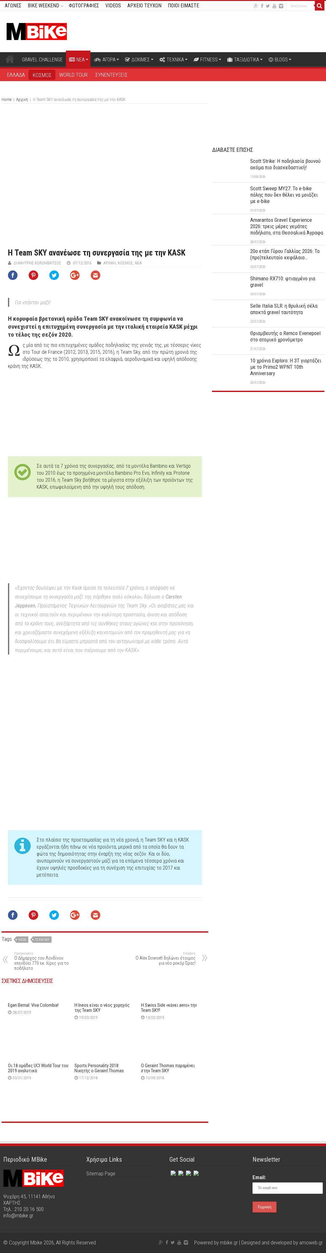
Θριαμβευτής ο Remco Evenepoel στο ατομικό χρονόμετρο (285, 336)
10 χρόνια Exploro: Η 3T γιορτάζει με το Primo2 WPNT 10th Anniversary (285, 366)
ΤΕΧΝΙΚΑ (175, 60)
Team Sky (42, 940)
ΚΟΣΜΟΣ (42, 75)
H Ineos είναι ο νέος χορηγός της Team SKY (102, 1007)
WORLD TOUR (73, 75)
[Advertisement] (268, 444)
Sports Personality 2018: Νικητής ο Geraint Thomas (99, 1068)
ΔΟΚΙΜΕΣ (140, 60)
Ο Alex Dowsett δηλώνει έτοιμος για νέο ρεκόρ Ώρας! (165, 958)
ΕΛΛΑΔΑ (16, 75)
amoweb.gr (311, 1242)
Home (6, 99)
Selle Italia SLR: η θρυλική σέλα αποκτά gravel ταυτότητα (283, 309)
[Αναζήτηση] (319, 5)
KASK (22, 940)
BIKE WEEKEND (43, 6)
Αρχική (10, 59)
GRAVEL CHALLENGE (42, 60)
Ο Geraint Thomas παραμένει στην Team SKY (168, 1068)
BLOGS (281, 60)
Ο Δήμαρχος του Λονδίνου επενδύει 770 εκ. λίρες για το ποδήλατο (41, 961)
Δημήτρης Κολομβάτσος (37, 263)
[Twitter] (268, 6)
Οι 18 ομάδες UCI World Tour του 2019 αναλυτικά (38, 1068)
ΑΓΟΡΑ (109, 60)
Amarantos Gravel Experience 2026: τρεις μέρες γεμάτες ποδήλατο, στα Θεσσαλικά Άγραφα (286, 226)
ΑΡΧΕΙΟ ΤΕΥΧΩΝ (144, 6)
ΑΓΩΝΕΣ (13, 6)
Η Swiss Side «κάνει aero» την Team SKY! (169, 1007)
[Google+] (256, 6)
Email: (259, 1177)
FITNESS (209, 60)
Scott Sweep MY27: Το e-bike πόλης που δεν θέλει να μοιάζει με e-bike (284, 194)
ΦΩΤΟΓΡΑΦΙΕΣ (84, 6)
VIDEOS (113, 6)
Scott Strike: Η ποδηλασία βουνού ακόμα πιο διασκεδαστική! (285, 164)
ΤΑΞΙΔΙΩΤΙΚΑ (246, 60)
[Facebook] (262, 6)
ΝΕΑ (80, 60)
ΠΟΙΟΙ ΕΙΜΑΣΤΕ (183, 6)
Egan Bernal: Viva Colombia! (33, 1005)
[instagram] (281, 6)
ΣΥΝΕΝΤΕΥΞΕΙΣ (111, 75)
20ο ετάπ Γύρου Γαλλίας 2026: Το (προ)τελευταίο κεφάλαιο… (285, 254)
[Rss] (195, 1172)
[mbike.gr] (36, 30)
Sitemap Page (100, 1173)
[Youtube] (274, 6)
